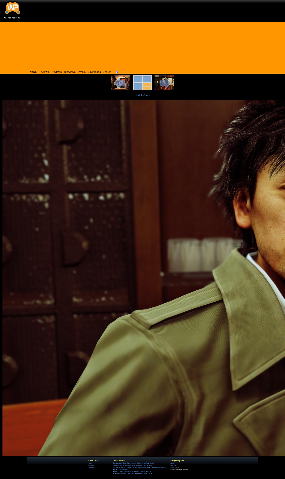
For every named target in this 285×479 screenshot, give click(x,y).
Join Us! (173, 465)
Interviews (70, 72)
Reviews (44, 72)
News (90, 463)
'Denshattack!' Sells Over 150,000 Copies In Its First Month (133, 463)
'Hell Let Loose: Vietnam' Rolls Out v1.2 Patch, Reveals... (133, 471)
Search (107, 72)
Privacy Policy (175, 467)
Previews (56, 72)
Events (82, 72)
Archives (91, 465)
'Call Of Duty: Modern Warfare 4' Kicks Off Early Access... (133, 465)
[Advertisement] (142, 45)
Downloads (94, 72)
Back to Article (143, 95)
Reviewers (91, 467)
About (172, 463)
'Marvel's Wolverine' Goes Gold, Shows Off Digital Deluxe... (133, 474)
